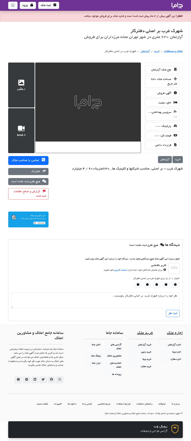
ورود (25, 5)
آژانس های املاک (116, 347)
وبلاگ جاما (96, 356)
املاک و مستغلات (173, 51)
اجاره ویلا (176, 352)
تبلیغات (162, 404)
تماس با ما (87, 404)
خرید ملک (145, 333)
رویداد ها (116, 374)
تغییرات (58, 404)
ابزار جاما (96, 363)
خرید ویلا (147, 359)
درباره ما (176, 404)
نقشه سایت (42, 404)
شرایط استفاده (123, 404)
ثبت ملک (46, 5)
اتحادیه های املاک (115, 365)
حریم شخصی (104, 404)
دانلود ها (72, 404)
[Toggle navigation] (13, 5)
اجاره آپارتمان (174, 345)
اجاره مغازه (176, 359)
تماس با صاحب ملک (26, 160)
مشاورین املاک (114, 356)
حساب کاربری (120, 270)
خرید (156, 51)
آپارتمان (145, 51)
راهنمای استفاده (144, 404)
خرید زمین (146, 352)
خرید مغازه (146, 366)
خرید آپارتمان (144, 345)
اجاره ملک (175, 333)
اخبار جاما (96, 345)
